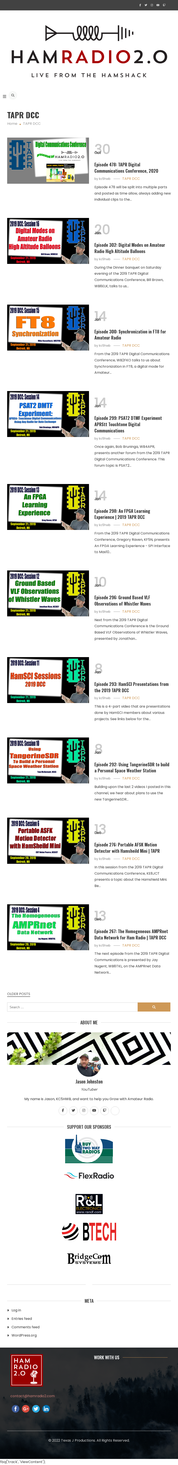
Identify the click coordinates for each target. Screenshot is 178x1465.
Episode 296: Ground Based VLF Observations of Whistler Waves (122, 600)
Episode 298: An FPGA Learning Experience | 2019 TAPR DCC (122, 514)
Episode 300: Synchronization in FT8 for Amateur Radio (130, 334)
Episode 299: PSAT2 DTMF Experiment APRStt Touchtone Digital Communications (128, 424)
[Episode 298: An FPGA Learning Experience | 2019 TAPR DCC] (48, 507)
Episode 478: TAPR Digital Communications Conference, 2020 (126, 167)
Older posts (18, 993)
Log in (16, 1310)
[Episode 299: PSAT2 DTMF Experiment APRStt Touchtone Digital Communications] (48, 414)
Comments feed (26, 1327)
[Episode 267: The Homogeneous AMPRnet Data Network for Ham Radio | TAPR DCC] (48, 927)
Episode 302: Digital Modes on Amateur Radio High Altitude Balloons (129, 248)
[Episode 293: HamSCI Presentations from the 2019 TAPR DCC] (48, 680)
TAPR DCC (131, 178)
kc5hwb (104, 179)
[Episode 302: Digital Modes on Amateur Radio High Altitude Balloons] (48, 241)
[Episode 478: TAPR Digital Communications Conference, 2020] (48, 161)
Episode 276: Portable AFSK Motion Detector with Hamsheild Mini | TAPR (127, 847)
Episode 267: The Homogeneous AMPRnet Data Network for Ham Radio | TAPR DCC (131, 934)
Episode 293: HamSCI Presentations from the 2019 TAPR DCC (131, 687)
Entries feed (22, 1318)
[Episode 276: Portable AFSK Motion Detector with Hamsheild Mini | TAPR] (48, 841)
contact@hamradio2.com (32, 1396)
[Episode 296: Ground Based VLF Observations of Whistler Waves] (48, 593)
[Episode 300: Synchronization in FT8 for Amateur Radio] (48, 328)
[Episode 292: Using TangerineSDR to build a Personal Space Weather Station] (48, 760)
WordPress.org (24, 1335)
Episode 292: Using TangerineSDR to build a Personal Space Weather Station (131, 767)
